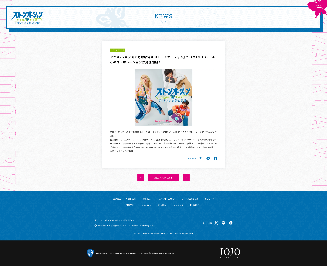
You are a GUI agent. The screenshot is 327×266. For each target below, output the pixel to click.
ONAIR (147, 199)
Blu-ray (146, 205)
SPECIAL (195, 205)
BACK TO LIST (163, 177)
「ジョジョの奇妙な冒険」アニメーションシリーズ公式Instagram (125, 225)
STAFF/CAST (167, 199)
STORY (209, 199)
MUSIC (162, 205)
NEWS (132, 199)
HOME (117, 199)
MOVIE (130, 205)
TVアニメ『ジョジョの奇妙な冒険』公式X (115, 220)
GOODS (178, 205)
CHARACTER (190, 199)
